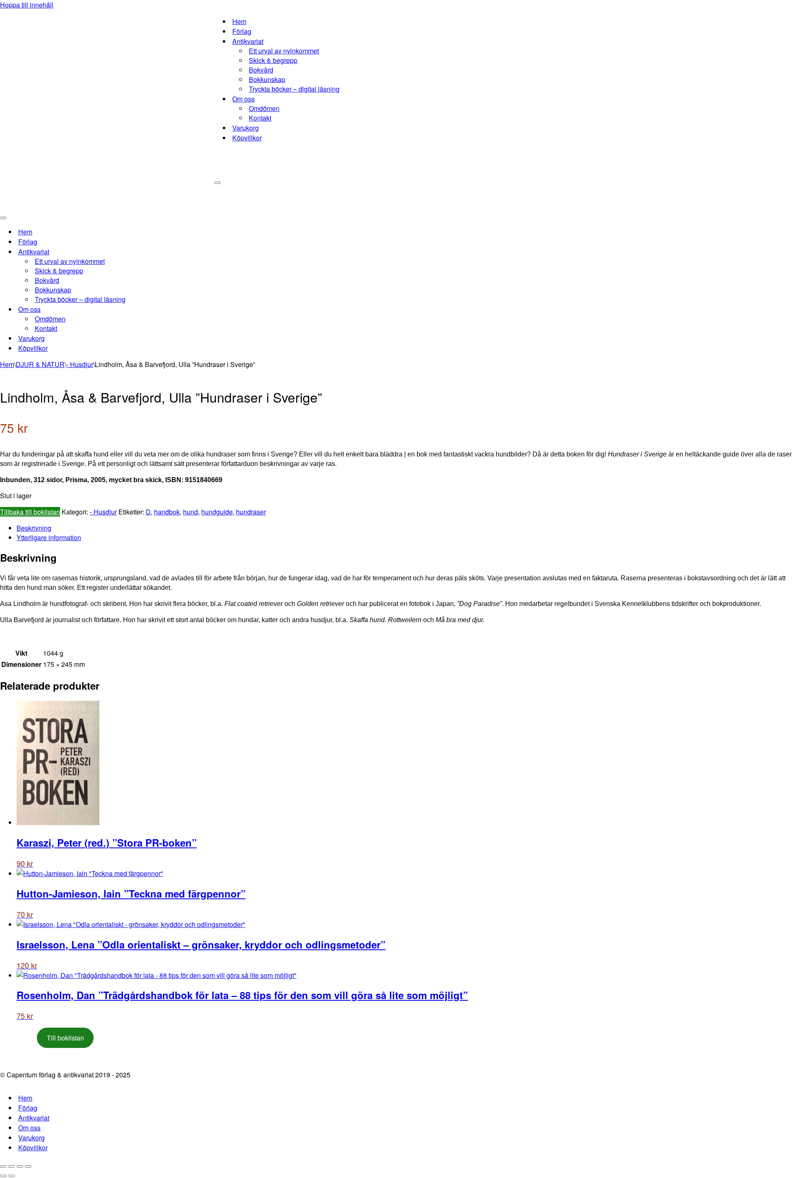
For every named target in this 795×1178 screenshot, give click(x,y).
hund (190, 512)
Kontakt (260, 118)
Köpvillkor (247, 137)
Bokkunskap (267, 79)
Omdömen (264, 108)
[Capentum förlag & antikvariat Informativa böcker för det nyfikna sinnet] (107, 105)
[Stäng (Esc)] (28, 1166)
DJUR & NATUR (40, 364)
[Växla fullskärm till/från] (11, 1166)
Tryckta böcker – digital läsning (294, 89)
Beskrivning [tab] (34, 528)
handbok (167, 512)
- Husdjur (79, 364)
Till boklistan (65, 1038)
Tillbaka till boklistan (30, 512)
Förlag (241, 31)
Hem (239, 21)
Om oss (29, 1127)
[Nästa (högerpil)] (11, 1176)
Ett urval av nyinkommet (284, 51)
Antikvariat (33, 1117)
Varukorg (245, 128)
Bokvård (261, 70)
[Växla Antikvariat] (144, 251)
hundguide (217, 512)
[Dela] (20, 1166)
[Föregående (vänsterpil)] (3, 1176)
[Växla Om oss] (144, 309)
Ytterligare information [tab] (49, 537)
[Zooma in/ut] (3, 1166)
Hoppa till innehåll (26, 5)
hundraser (251, 512)
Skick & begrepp (273, 60)
